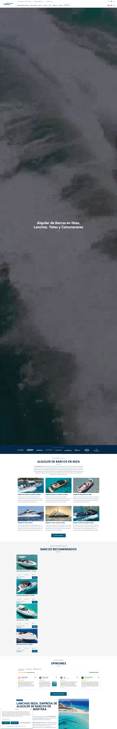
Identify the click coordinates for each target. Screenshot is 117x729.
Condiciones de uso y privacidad (19, 726)
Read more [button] (20, 687)
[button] (30, 709)
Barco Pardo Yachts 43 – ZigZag (24, 644)
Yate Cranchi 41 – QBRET (22, 620)
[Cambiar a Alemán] (111, 5)
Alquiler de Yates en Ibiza (25, 522)
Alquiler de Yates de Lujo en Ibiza (55, 522)
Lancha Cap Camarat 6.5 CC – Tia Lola (26, 571)
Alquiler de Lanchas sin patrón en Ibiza (29, 494)
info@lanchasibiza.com (38, 1)
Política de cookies (11, 726)
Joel (22, 677)
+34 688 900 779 (49, 1)
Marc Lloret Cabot (46, 677)
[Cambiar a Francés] (109, 5)
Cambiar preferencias (25, 722)
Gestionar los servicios (6, 718)
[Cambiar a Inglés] (108, 5)
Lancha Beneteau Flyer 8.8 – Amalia (25, 595)
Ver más (34, 577)
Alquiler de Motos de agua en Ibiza (83, 522)
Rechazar (14, 722)
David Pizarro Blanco (68, 677)
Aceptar (6, 722)
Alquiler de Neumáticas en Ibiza (82, 494)
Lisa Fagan (87, 677)
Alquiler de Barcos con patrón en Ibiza (56, 494)
